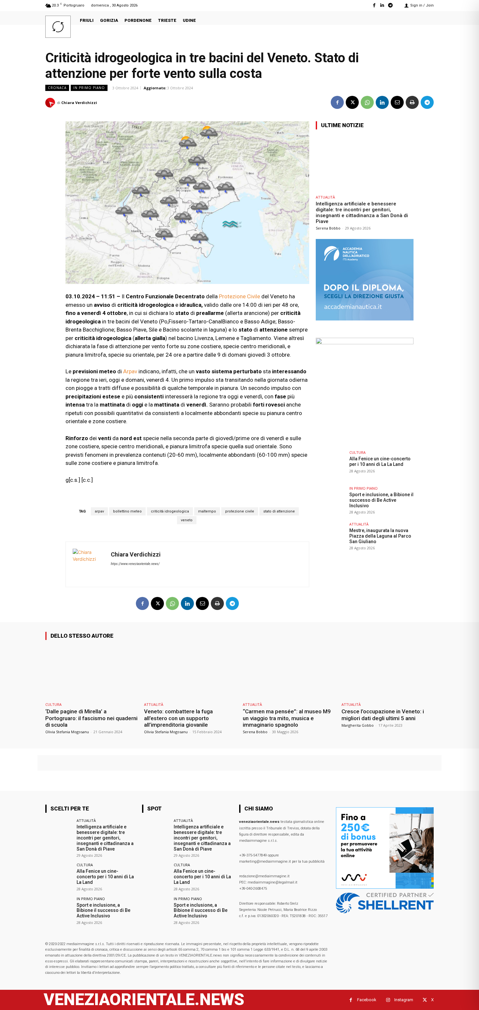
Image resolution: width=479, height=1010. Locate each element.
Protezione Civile (239, 296)
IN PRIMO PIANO (89, 87)
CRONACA (57, 87)
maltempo (207, 511)
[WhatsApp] (367, 102)
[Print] (412, 102)
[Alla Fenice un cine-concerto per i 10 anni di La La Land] (330, 465)
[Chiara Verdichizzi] (51, 103)
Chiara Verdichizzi (79, 102)
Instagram (403, 999)
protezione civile (239, 511)
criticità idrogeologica (170, 511)
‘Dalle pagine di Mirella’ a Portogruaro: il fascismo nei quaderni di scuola (91, 718)
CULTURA (357, 452)
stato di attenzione (279, 511)
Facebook (366, 999)
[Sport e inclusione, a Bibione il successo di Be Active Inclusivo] (330, 501)
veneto (187, 520)
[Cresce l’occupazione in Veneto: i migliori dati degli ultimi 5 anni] (387, 672)
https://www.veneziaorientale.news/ (135, 564)
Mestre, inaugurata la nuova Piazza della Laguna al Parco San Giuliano (380, 536)
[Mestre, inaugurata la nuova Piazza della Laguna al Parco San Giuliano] (330, 537)
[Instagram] (388, 1000)
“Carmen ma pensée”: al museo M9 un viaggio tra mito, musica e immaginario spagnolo (287, 718)
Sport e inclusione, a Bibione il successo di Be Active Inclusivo (381, 500)
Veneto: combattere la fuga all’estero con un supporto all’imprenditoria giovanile (178, 718)
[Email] (397, 102)
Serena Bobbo (328, 228)
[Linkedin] (382, 5)
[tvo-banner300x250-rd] (365, 342)
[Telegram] (390, 5)
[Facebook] (374, 5)
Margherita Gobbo (357, 725)
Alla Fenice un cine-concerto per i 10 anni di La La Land (380, 461)
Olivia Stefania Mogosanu (67, 731)
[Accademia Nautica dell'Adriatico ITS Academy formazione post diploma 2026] (365, 319)
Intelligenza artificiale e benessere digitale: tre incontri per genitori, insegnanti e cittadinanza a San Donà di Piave (362, 212)
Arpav (130, 371)
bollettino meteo (127, 511)
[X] (352, 102)
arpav (99, 511)
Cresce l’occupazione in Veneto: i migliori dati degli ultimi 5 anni (382, 714)
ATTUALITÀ (325, 197)
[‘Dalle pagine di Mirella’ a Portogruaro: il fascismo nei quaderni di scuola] (91, 672)
